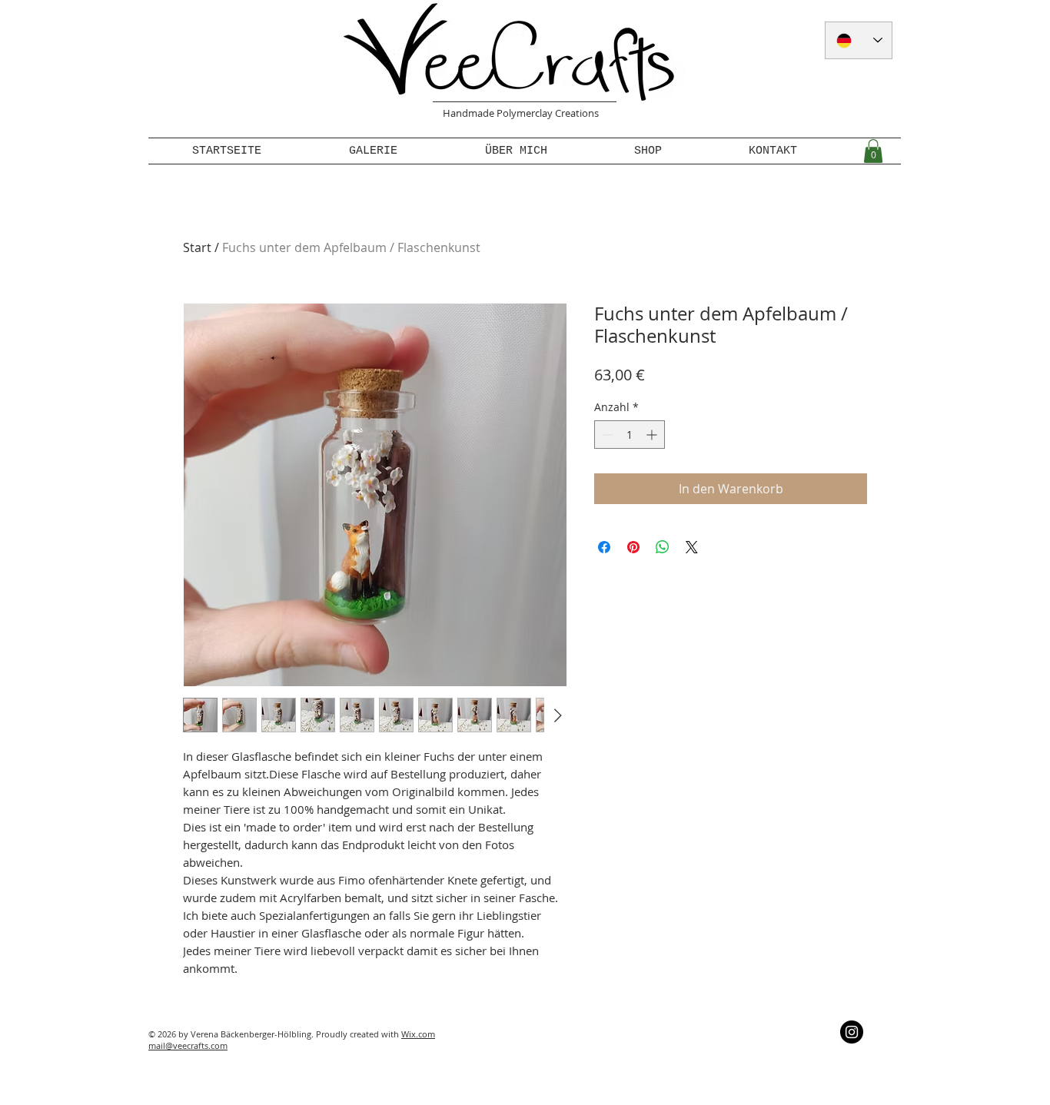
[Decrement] (606, 434)
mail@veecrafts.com (188, 1045)
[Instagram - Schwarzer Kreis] (851, 1032)
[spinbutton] (629, 434)
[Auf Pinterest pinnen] (633, 547)
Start (197, 247)
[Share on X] (692, 547)
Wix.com (418, 1034)
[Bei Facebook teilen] (604, 547)
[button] (873, 151)
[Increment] (653, 434)
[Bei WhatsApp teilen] (662, 547)
